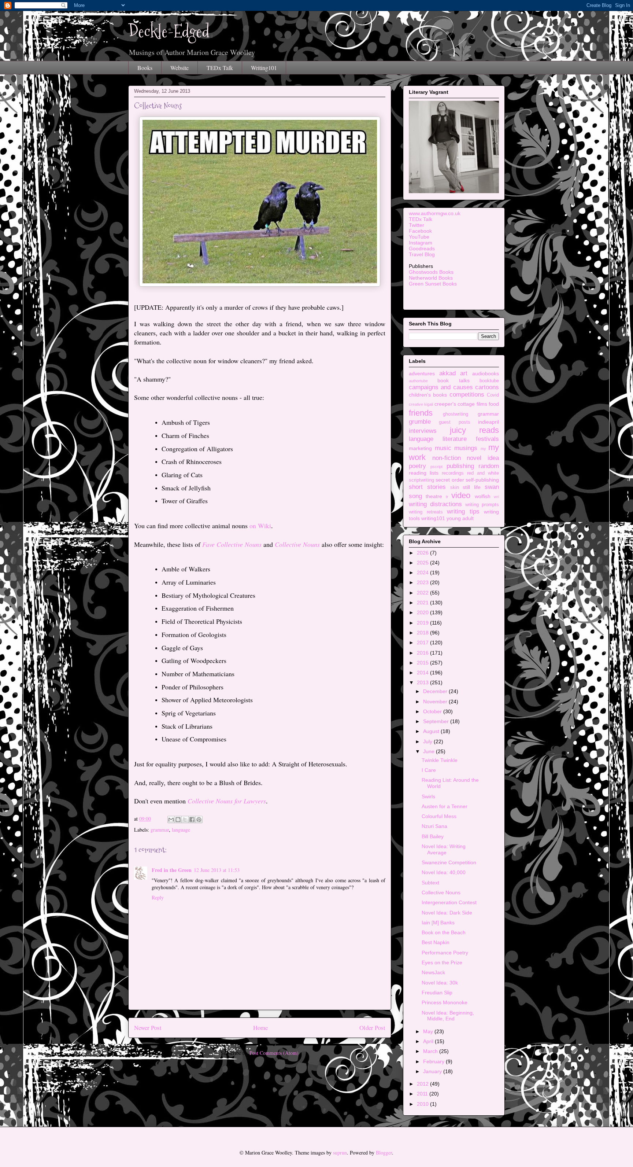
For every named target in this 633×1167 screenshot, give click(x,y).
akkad (447, 373)
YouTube (419, 237)
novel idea (483, 457)
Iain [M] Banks (438, 922)
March (431, 1051)
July (428, 741)
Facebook (420, 231)
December (436, 691)
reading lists (423, 473)
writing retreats (426, 512)
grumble (420, 421)
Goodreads (422, 248)
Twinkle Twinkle (440, 760)
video (460, 495)
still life (472, 487)
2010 (423, 1104)
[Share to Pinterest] (199, 819)
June (429, 751)
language (181, 829)
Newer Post (148, 1027)
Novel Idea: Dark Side (447, 913)
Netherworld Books (431, 278)
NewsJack (433, 972)
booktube (489, 380)
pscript (436, 466)
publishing (460, 466)
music (443, 448)
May (428, 1031)
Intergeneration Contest (449, 902)
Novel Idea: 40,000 (444, 872)
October (433, 711)
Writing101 (264, 67)
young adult (460, 518)
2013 (423, 682)
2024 (423, 572)
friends (421, 412)
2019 (423, 623)
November (436, 701)
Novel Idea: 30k (440, 983)
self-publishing (482, 480)
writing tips (463, 511)
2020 (423, 612)
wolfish (483, 496)
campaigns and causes (441, 387)
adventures (422, 373)
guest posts (454, 422)
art (463, 373)
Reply (158, 897)
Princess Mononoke (444, 1002)
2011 (423, 1094)
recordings (453, 473)
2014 (423, 672)
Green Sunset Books (433, 284)
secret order (450, 480)
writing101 (433, 518)
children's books (428, 395)
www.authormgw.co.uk (434, 213)
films (482, 404)
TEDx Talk (220, 67)
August (432, 731)
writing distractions (435, 504)
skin (454, 487)
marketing (420, 448)
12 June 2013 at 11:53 (217, 869)
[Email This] (171, 819)
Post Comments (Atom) (274, 1052)
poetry (417, 466)
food (494, 404)
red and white (483, 473)
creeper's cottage (454, 404)
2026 (423, 553)
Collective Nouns (441, 892)
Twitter (416, 225)
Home (260, 1027)
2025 (423, 563)
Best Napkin (435, 942)
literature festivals (471, 438)
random (488, 466)
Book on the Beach (444, 932)
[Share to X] (185, 819)
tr (447, 496)
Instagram (420, 243)
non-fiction (446, 457)
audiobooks (485, 373)
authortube (418, 381)
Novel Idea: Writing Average (444, 849)
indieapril (488, 422)
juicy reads (474, 430)
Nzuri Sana (434, 826)
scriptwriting (421, 480)
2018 (423, 633)
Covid (493, 395)
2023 (423, 582)
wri (496, 496)
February (434, 1061)
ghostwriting (455, 414)
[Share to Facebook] (192, 819)
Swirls (428, 796)
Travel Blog (422, 254)
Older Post (372, 1027)
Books (144, 67)
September (436, 721)
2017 (423, 642)
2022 (423, 593)
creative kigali (421, 404)
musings (465, 448)
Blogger (384, 1152)
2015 (423, 663)
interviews (423, 430)
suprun (340, 1152)
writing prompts (482, 504)
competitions (466, 394)
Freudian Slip (437, 992)
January (433, 1071)
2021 (423, 602)
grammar (160, 829)
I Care (429, 770)
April (429, 1041)
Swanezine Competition (449, 862)
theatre (434, 496)
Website (179, 67)
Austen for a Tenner (444, 806)
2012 (423, 1084)
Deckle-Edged (169, 31)
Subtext (430, 883)
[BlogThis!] (178, 819)
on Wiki (260, 525)
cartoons (487, 387)
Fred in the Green (172, 870)
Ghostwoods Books (431, 272)
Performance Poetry (445, 953)
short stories (427, 486)
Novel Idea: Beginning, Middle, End (448, 1016)
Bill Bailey (433, 836)
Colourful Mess (439, 816)
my (483, 448)
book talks (453, 380)
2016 (423, 653)
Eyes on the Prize (442, 962)
